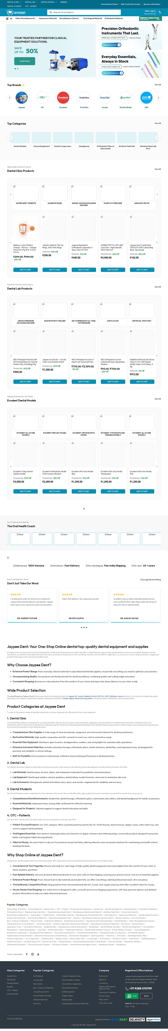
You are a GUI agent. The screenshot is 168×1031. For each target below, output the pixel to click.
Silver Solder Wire (77, 939)
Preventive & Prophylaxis (81, 909)
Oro (103, 696)
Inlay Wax (42, 930)
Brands (64, 2)
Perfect (94, 696)
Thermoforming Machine (64, 933)
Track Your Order (106, 1003)
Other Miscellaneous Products (26, 18)
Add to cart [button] (84, 270)
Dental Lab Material (113, 909)
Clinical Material (34, 909)
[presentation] (9, 97)
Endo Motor (134, 939)
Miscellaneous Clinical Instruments (72, 927)
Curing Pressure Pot (32, 941)
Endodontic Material (53, 921)
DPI (99, 696)
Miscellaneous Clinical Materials (71, 18)
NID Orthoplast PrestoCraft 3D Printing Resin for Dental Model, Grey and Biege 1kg (25, 361)
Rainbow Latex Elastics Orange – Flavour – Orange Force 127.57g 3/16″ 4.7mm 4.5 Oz (24, 248)
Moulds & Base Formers (148, 915)
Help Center (103, 999)
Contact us (103, 983)
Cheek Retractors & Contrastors (20, 924)
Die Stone (125, 924)
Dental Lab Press (50, 941)
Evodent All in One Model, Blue (82, 472)
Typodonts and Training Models (99, 921)
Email (146, 996)
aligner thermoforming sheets (81, 698)
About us (102, 979)
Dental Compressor (62, 146)
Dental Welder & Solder (110, 927)
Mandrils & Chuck (14, 941)
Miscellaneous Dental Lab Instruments (97, 918)
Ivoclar (80, 696)
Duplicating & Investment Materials (105, 924)
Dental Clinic (13, 2)
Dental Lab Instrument (16, 918)
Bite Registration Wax (137, 936)
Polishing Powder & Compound (112, 933)
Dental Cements (122, 918)
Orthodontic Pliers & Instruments (105, 147)
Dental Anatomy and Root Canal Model (89, 941)
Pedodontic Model (106, 944)
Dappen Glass (61, 939)
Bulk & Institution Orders (130, 4)
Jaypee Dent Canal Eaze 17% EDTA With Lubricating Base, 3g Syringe (141, 247)
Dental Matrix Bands (65, 915)
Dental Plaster (138, 924)
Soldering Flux (47, 939)
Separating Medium (27, 930)
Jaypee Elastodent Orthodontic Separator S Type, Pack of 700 (82, 247)
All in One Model (115, 941)
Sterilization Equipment (79, 936)
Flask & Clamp (36, 921)
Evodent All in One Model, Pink (141, 472)
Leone (120, 696)
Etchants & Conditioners (17, 933)
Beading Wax (67, 1000)
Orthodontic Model (136, 933)
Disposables (36, 915)
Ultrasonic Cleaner (60, 944)
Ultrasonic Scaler (120, 939)
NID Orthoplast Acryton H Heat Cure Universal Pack (83, 360)
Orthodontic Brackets (16, 944)
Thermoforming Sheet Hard (58, 912)
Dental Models (47, 2)
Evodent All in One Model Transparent (111, 472)
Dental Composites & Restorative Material (70, 924)
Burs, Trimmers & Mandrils (17, 921)
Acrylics (76, 918)
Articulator (121, 936)
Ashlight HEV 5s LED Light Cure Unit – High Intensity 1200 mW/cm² (112, 247)
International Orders (109, 4)
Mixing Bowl (12, 930)
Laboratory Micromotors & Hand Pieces (50, 936)
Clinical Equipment (41, 146)
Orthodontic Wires (15, 912)
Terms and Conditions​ (107, 992)
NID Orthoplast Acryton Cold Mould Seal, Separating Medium (112, 361)
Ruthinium (113, 696)
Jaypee (71, 696)
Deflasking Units (148, 939)
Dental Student (14, 6)
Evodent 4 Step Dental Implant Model (23, 472)
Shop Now (25, 61)
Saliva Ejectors (111, 915)
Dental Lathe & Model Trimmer (97, 930)
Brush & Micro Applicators (18, 915)
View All (158, 84)
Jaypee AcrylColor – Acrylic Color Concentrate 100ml (54, 360)
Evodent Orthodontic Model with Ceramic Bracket (54, 472)
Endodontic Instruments (74, 921)
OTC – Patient (31, 6)
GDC (107, 696)
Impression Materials (48, 18)
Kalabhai (87, 696)
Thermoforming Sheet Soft (59, 918)
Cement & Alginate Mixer (71, 976)
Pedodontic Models (132, 941)
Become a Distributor (152, 4)
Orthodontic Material (114, 18)
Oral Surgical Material (92, 18)
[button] (15, 69)
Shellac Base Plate (55, 930)
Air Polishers (105, 939)
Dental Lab (30, 2)
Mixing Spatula (65, 941)
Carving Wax (148, 927)
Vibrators (111, 936)
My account (103, 976)
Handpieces (84, 146)
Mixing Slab (93, 927)
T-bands (65, 698)
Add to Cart (25, 270)
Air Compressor (32, 939)
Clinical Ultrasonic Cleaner (39, 944)
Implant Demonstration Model (19, 936)
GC (76, 696)
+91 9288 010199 (140, 988)
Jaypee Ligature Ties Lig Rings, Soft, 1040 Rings (52, 246)
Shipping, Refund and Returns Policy (107, 987)
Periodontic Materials (33, 927)
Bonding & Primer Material (41, 933)
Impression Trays (14, 927)
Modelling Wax (50, 927)
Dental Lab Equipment (131, 927)
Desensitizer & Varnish (16, 909)
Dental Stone (48, 915)
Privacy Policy (104, 996)
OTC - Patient (62, 909)
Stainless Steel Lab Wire (148, 147)
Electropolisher (97, 936)
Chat (134, 996)
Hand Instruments (44, 924)
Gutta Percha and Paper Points (83, 944)
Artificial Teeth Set (127, 146)
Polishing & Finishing (74, 930)
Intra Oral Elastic (138, 918)
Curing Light (92, 939)
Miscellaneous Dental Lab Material (87, 912)
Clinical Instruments (129, 912)
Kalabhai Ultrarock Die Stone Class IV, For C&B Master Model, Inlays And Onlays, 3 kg (142, 363)
